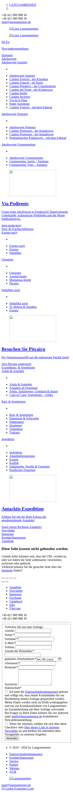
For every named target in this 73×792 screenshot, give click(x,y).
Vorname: (11, 639)
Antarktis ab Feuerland (23, 388)
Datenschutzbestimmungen (41, 691)
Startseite (7, 55)
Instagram (8, 534)
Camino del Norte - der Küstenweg (31, 89)
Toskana (14, 432)
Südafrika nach (11, 290)
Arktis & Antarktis (13, 371)
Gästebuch (15, 601)
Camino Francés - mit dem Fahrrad (30, 107)
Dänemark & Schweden (24, 418)
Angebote (8, 541)
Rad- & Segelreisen (14, 401)
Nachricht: (11, 684)
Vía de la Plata (18, 100)
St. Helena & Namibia (23, 307)
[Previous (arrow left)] (3, 581)
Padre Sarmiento (19, 103)
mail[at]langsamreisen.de (27, 716)
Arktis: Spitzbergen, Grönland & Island (33, 391)
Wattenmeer (16, 422)
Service (13, 761)
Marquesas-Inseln (20, 280)
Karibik (14, 463)
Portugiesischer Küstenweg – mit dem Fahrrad (37, 138)
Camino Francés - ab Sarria (26, 82)
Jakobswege (9, 58)
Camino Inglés (18, 93)
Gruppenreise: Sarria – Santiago (28, 161)
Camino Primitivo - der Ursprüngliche (32, 86)
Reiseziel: (11, 667)
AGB (12, 771)
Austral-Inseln (18, 276)
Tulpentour (16, 429)
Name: (9, 634)
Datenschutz (13, 687)
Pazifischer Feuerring (22, 470)
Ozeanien (7, 259)
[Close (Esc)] (3, 578)
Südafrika (15, 253)
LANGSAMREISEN (22, 4)
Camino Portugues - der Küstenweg (31, 130)
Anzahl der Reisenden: (19, 651)
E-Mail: (10, 643)
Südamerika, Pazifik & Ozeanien (29, 466)
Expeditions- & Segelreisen (18, 367)
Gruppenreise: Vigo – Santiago (28, 164)
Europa (13, 249)
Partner (13, 764)
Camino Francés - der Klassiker (28, 79)
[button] (18, 788)
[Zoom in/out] (14, 578)
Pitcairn (14, 283)
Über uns (15, 608)
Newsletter (8, 530)
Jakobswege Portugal (15, 114)
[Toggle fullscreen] (10, 578)
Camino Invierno (19, 96)
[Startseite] (20, 778)
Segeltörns (8, 439)
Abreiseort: (12, 663)
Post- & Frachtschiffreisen (17, 229)
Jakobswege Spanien (14, 62)
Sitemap (14, 768)
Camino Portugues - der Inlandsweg (31, 134)
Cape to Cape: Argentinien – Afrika (31, 395)
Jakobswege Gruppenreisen (18, 144)
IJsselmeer (15, 425)
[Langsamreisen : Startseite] (23, 28)
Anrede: (10, 630)
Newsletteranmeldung (15, 48)
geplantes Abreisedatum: (20, 659)
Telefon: (10, 647)
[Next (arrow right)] (7, 581)
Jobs (12, 605)
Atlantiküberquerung (22, 456)
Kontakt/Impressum (14, 537)
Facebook (15, 597)
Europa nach (9, 232)
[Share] (7, 578)
